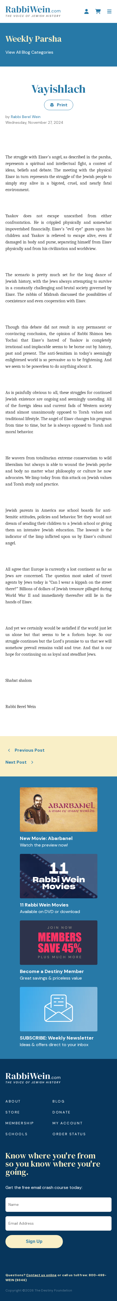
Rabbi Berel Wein (26, 116)
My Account (68, 1123)
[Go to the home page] (32, 11)
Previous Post (30, 750)
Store (12, 1112)
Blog (59, 1101)
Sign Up (34, 1241)
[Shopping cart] (98, 11)
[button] (109, 11)
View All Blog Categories (29, 52)
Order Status (69, 1134)
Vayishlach (58, 89)
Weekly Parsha (33, 39)
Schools (16, 1134)
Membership (19, 1123)
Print (62, 105)
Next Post (16, 762)
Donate (62, 1112)
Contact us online (41, 1275)
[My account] (86, 11)
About (13, 1101)
